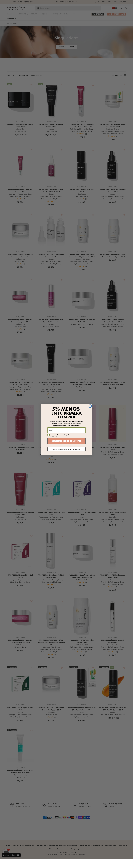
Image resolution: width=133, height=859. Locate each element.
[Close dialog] (90, 406)
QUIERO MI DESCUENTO (66, 441)
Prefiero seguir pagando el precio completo (66, 449)
